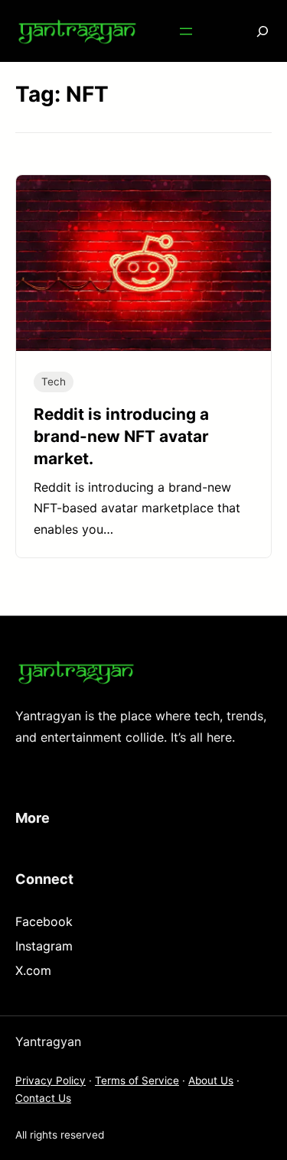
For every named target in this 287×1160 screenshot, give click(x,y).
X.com (33, 970)
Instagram (44, 946)
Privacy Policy (50, 1080)
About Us (210, 1080)
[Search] (252, 31)
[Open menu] (186, 31)
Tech (53, 381)
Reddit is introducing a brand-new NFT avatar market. (121, 436)
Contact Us (43, 1098)
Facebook (44, 921)
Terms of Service (137, 1080)
